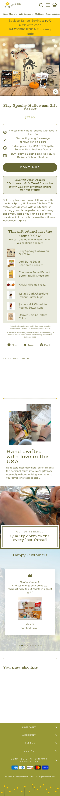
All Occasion (26, 13)
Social (29, 751)
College (39, 13)
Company (29, 727)
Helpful (29, 743)
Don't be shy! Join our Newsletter (29, 760)
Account (29, 735)
